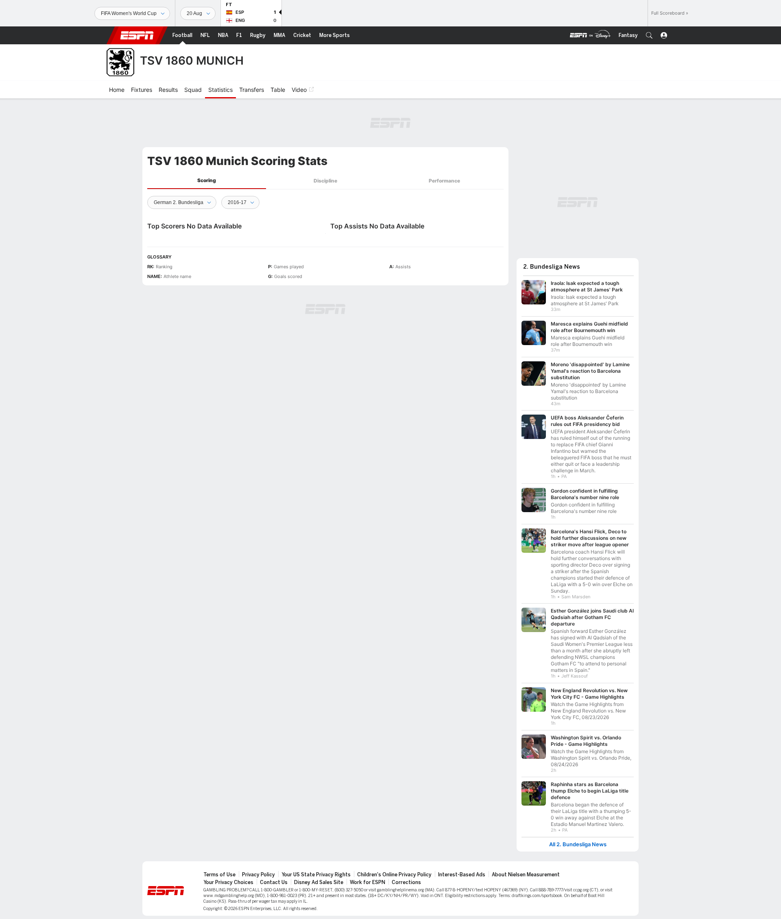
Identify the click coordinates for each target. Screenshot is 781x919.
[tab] (206, 180)
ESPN (137, 35)
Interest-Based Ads (461, 875)
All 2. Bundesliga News (577, 844)
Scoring (206, 180)
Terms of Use (219, 875)
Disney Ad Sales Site (318, 882)
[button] (649, 35)
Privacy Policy (258, 875)
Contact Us (274, 882)
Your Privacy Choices (228, 882)
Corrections (406, 882)
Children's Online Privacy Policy (394, 875)
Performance (444, 181)
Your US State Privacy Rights (316, 875)
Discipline (325, 181)
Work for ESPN (367, 882)
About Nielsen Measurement (526, 875)
